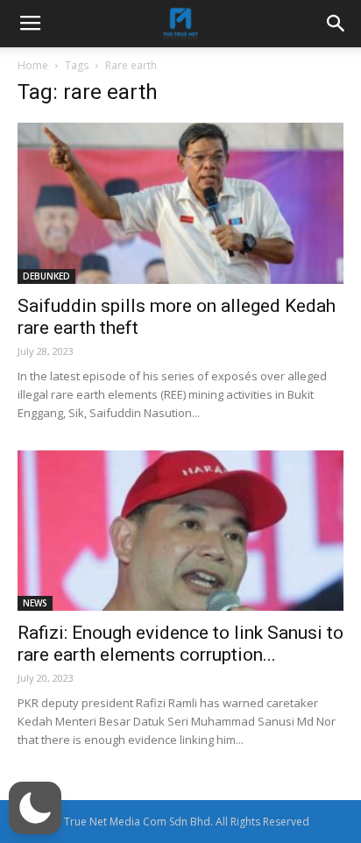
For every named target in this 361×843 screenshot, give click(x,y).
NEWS (35, 603)
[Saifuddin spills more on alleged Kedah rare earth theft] (180, 203)
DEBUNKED (46, 276)
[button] (35, 808)
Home (33, 65)
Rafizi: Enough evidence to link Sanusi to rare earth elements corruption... (180, 643)
